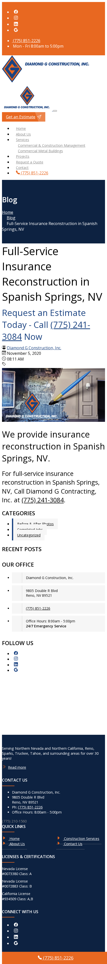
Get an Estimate (20, 117)
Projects (22, 156)
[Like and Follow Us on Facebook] (16, 12)
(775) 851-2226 (26, 40)
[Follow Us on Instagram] (16, 18)
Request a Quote (29, 162)
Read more (17, 767)
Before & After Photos (35, 523)
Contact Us (72, 843)
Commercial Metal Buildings (40, 150)
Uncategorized (29, 535)
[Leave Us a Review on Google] (16, 30)
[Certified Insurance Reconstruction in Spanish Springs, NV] (53, 420)
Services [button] (22, 139)
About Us (23, 134)
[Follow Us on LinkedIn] (16, 24)
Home (21, 128)
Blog (11, 218)
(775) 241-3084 (43, 500)
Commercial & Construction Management (51, 145)
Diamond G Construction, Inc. (34, 348)
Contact (22, 167)
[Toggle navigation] (55, 111)
